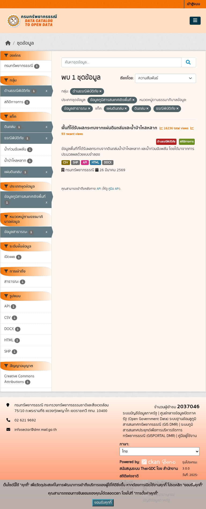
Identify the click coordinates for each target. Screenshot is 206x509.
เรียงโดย (126, 78)
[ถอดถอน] (100, 91)
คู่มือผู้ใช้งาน (187, 436)
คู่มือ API (113, 188)
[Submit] (188, 62)
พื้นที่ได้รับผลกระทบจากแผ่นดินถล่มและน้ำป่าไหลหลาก (109, 127)
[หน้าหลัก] (8, 43)
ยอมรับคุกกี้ (103, 502)
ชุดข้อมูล (25, 43)
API (85, 162)
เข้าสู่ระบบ (193, 4)
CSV (65, 162)
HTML (95, 162)
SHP (75, 162)
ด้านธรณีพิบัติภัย (166, 142)
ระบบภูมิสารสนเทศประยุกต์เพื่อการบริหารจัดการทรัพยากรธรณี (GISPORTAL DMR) (158, 430)
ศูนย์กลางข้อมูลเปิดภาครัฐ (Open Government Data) (159, 416)
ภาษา (124, 444)
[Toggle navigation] (195, 21)
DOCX (108, 162)
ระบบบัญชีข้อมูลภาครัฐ (140, 413)
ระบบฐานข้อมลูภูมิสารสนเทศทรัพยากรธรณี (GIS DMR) (159, 421)
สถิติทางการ (187, 142)
